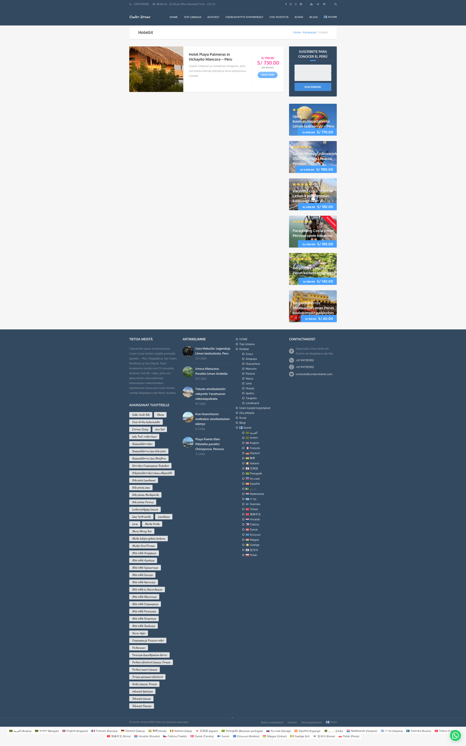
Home (297, 32)
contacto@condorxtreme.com (314, 374)
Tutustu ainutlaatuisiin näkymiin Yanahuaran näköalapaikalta (210, 394)
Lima (249, 383)
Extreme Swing (140, 429)
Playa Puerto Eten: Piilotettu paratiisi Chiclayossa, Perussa (209, 444)
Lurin (135, 524)
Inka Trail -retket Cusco (144, 436)
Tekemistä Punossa (141, 706)
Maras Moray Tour (142, 531)
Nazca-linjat (138, 633)
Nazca (249, 378)
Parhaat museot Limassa (144, 669)
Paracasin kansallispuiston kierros (149, 655)
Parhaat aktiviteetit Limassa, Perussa (151, 662)
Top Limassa (192, 17)
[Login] (318, 4)
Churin (160, 415)
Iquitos (250, 393)
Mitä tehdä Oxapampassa (145, 604)
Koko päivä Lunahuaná (143, 480)
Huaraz (250, 388)
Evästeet (292, 722)
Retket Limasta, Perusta (144, 684)
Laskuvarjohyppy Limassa (145, 509)
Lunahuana (164, 517)
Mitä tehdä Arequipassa (144, 553)
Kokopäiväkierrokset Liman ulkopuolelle (152, 473)
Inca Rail (159, 429)
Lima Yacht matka (141, 517)
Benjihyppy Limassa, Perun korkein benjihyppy (314, 270)
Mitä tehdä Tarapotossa (144, 618)
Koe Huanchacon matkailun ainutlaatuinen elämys (212, 419)
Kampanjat (309, 32)
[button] (455, 735)
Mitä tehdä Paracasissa (144, 611)
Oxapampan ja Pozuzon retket (148, 640)
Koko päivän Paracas (142, 502)
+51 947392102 (305, 360)
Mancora (251, 368)
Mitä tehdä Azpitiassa (143, 560)
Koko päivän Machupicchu (145, 495)
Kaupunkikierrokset (142, 444)
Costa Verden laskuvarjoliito (146, 422)
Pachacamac (138, 648)
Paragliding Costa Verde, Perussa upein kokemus (314, 233)
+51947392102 (141, 4)
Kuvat (299, 17)
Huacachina (253, 363)
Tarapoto (251, 398)
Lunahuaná (252, 403)
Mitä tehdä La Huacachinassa (147, 589)
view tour (267, 74)
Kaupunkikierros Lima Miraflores (149, 458)
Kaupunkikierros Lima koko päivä (149, 451)
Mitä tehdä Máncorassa (144, 597)
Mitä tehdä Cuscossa (142, 575)
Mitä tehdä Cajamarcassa (145, 567)
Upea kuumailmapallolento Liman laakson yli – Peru (313, 121)
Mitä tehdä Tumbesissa (143, 626)
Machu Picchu (152, 524)
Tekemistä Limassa (141, 699)
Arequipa (251, 359)
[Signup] (312, 4)
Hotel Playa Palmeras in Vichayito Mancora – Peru (210, 57)
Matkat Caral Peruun (143, 546)
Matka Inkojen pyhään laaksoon (148, 538)
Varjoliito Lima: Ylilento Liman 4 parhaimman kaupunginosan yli (313, 196)
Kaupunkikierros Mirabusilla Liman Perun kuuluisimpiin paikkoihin (313, 307)
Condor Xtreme (139, 16)
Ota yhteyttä (279, 17)
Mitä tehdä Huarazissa (143, 582)
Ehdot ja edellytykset (272, 722)
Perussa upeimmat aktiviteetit (147, 677)
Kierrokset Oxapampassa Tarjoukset (150, 466)
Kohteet (213, 17)
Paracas (250, 373)
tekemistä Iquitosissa (142, 691)
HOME (174, 17)
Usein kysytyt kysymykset (244, 17)
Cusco (249, 354)
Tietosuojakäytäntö (311, 722)
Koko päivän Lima (141, 487)
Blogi (313, 17)
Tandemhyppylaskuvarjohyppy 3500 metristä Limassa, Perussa (319, 158)
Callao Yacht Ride (141, 415)
